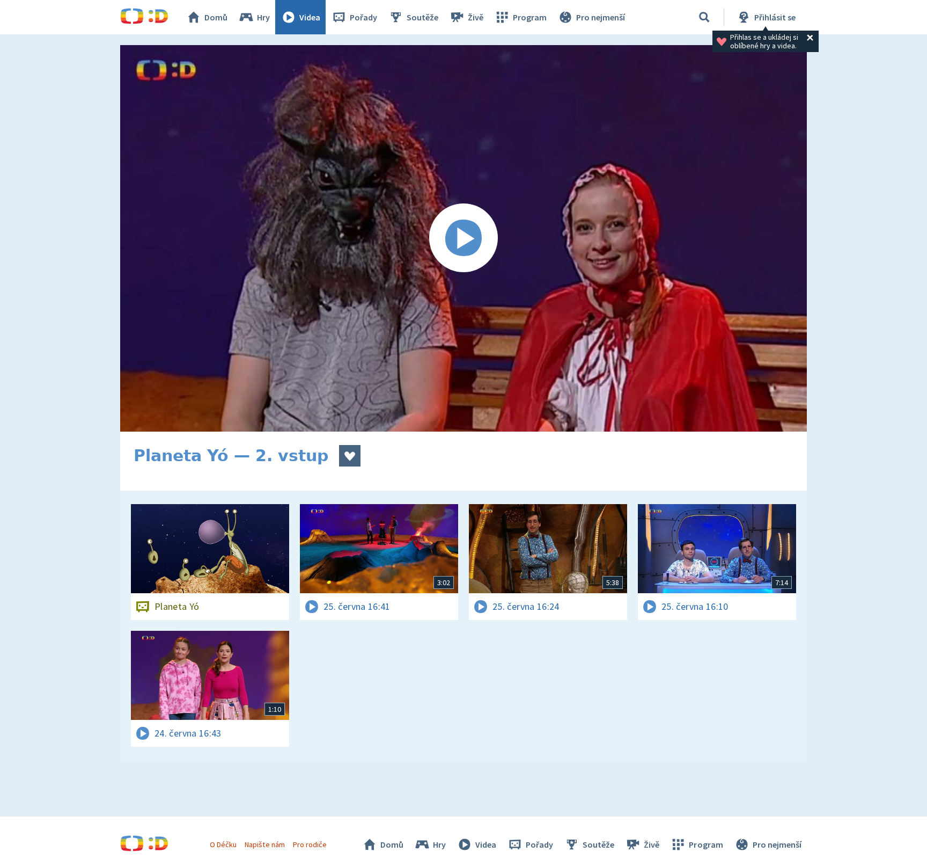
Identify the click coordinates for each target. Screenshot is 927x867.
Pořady (363, 17)
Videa (309, 17)
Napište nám (264, 844)
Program (530, 17)
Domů (215, 17)
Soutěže (422, 17)
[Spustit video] (463, 238)
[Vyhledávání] (704, 17)
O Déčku (223, 844)
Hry (263, 17)
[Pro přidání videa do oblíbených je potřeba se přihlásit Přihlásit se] (349, 456)
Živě (475, 17)
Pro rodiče (310, 844)
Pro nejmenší (600, 17)
